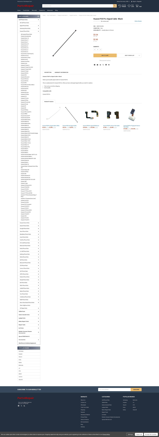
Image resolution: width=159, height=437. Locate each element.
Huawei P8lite (24, 113)
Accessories (22, 339)
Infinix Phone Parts (24, 257)
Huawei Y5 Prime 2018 (26, 210)
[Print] (100, 65)
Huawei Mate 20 (25, 137)
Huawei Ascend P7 (25, 115)
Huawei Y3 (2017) (25, 219)
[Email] (97, 65)
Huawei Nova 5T (25, 44)
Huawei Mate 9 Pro (25, 146)
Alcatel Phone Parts (24, 279)
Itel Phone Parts (23, 260)
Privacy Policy (84, 417)
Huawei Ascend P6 (25, 117)
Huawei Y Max (24, 183)
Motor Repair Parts (24, 321)
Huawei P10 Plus (25, 94)
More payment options (105, 60)
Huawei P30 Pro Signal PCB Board (91, 125)
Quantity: (96, 46)
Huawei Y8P (23, 181)
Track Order (26, 10)
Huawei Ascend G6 (25, 177)
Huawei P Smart (24, 71)
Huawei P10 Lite (24, 98)
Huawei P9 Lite (24, 104)
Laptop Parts (22, 318)
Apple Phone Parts (24, 25)
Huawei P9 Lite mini (25, 102)
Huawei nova (24, 63)
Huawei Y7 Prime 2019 (26, 191)
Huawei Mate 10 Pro (25, 141)
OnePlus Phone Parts (25, 240)
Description (47, 72)
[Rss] (24, 406)
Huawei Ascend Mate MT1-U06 (28, 158)
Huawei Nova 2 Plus (25, 57)
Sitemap (83, 426)
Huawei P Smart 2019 (26, 69)
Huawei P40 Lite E (25, 77)
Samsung (21, 351)
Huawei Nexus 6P (25, 169)
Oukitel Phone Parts (24, 288)
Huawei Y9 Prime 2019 (26, 185)
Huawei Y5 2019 (24, 208)
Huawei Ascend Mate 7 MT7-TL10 (29, 154)
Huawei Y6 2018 (24, 202)
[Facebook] (94, 65)
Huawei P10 (23, 96)
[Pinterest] (109, 65)
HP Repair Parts (23, 308)
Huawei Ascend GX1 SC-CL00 (28, 179)
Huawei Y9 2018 (24, 189)
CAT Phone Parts (24, 271)
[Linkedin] (106, 65)
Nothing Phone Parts (25, 254)
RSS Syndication (85, 422)
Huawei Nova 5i (24, 47)
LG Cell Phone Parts (24, 251)
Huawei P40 (23, 75)
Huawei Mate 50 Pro (25, 119)
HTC (20, 371)
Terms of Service (85, 419)
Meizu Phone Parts (24, 291)
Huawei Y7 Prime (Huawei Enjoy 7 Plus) (29, 195)
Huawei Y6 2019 (24, 200)
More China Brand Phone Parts (27, 302)
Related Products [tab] (48, 101)
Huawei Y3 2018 (24, 217)
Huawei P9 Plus (24, 100)
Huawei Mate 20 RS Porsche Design (29, 133)
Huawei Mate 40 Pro (25, 123)
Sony (20, 359)
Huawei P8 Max (24, 110)
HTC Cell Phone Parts (25, 242)
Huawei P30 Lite (24, 86)
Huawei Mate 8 (24, 150)
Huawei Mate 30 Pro (25, 127)
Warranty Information (61, 72)
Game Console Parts (24, 314)
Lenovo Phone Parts (24, 268)
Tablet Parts (22, 311)
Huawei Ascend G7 (25, 175)
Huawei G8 (23, 173)
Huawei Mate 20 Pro (25, 135)
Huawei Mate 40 (25, 125)
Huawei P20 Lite (24, 92)
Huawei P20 (23, 90)
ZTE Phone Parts (24, 265)
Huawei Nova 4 (24, 49)
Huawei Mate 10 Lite (26, 143)
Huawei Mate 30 (25, 129)
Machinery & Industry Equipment (27, 343)
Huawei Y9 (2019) (25, 187)
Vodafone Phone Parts (25, 296)
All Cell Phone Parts (24, 22)
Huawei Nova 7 (24, 42)
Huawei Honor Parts (24, 222)
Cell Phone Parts (23, 19)
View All (21, 379)
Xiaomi (20, 356)
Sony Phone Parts (24, 237)
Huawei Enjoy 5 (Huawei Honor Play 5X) (29, 167)
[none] (67, 42)
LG (19, 368)
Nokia (20, 362)
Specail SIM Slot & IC (24, 336)
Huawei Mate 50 (25, 121)
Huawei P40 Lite (24, 78)
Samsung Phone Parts (25, 28)
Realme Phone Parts (24, 277)
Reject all (139, 434)
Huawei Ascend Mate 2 (26, 156)
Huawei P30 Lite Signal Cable (69, 125)
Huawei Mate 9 (24, 148)
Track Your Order (85, 407)
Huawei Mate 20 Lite (26, 139)
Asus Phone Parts (24, 231)
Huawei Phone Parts (24, 31)
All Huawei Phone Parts (26, 34)
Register (139, 1)
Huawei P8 (23, 108)
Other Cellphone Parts (25, 305)
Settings (130, 434)
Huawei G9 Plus (24, 171)
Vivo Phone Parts (24, 294)
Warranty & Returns (85, 414)
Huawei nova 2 (24, 59)
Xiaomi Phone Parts (24, 225)
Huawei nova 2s (24, 55)
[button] (130, 55)
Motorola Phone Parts (25, 245)
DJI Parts (21, 328)
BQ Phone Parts (23, 282)
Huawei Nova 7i (24, 40)
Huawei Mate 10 (25, 144)
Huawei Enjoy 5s (25, 164)
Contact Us (42, 10)
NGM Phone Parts (24, 299)
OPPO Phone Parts (24, 274)
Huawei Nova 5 (24, 46)
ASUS (20, 374)
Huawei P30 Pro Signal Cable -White (50, 125)
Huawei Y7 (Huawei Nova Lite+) (28, 198)
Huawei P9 (23, 106)
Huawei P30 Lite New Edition (27, 84)
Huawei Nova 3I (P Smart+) (27, 53)
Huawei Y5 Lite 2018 (25, 212)
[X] (103, 65)
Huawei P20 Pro (24, 88)
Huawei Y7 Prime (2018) (26, 193)
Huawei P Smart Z (25, 65)
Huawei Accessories (26, 36)
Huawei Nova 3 (24, 51)
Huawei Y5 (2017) (25, 214)
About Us (83, 400)
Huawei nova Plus (25, 61)
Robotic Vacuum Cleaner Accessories (25, 332)
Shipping (83, 409)
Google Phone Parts (24, 228)
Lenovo (20, 376)
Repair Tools (22, 324)
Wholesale (50, 10)
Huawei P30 (23, 82)
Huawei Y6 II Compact (26, 204)
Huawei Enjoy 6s (25, 160)
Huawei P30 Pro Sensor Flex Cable (111, 125)
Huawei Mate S (24, 152)
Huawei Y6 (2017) (25, 206)
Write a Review (138, 21)
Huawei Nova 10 (25, 38)
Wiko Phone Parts (24, 285)
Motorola (21, 365)
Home (19, 10)
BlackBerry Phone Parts (25, 234)
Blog (56, 10)
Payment (83, 412)
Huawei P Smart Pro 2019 (27, 67)
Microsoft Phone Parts (25, 262)
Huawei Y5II (23, 216)
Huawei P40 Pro (24, 73)
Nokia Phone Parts (24, 248)
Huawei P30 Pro (24, 80)
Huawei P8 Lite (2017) (26, 112)
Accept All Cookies (151, 434)
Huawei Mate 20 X (25, 131)
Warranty (34, 10)
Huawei (20, 354)
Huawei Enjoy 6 (24, 162)
